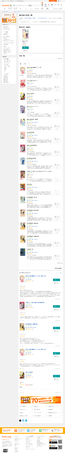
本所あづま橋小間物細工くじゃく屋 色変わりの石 (36, 276)
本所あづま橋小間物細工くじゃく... (25, 41)
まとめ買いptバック (6, 39)
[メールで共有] (23, 421)
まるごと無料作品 (6, 36)
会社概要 (38, 437)
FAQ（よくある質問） (29, 444)
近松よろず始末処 (30, 93)
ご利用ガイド (61, 8)
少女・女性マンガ (15, 8)
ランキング (16, 441)
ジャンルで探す (6, 73)
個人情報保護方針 (40, 442)
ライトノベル (6, 63)
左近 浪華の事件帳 (30, 132)
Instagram (16, 447)
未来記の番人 (29, 184)
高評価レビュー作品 (6, 52)
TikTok (16, 449)
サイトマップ (39, 446)
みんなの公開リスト (6, 49)
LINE (15, 445)
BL (20, 8)
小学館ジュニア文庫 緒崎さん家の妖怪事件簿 (35, 302)
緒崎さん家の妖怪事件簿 (32, 145)
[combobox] (22, 5)
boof (23, 382)
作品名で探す (5, 76)
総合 (4, 8)
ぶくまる (4, 53)
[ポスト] (20, 421)
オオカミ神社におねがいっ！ (43, 18)
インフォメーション (29, 445)
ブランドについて (40, 438)
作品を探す (27, 438)
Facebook (16, 451)
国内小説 (31, 70)
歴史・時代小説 (35, 122)
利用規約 (38, 441)
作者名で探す (5, 78)
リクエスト (27, 447)
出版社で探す (5, 80)
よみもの (31, 83)
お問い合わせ (28, 446)
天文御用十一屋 (30, 249)
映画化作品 (5, 34)
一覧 (60, 272)
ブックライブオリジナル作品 (8, 42)
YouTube (16, 450)
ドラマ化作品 (5, 33)
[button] (25, 47)
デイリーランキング (6, 29)
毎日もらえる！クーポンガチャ (8, 40)
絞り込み (14, 5)
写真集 (5, 68)
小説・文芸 (37, 8)
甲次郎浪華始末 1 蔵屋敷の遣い (33, 236)
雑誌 (5, 67)
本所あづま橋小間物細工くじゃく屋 (34, 67)
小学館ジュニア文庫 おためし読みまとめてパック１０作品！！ (40, 171)
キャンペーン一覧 (6, 47)
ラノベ (31, 8)
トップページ (17, 437)
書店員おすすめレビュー (7, 50)
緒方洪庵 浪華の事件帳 (31, 158)
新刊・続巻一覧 (6, 28)
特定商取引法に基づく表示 (41, 444)
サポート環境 (28, 442)
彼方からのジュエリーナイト (32, 106)
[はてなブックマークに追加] (26, 421)
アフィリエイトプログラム (30, 449)
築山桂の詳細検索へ (58, 268)
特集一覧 (4, 46)
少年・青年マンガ (10, 8)
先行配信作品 (5, 44)
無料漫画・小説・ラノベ (19, 438)
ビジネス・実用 (7, 66)
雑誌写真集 (47, 8)
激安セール (5, 37)
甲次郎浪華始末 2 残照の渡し (33, 223)
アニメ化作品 (5, 31)
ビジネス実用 (42, 8)
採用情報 (38, 440)
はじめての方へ (55, 8)
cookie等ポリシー (40, 445)
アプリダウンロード (29, 440)
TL (4, 70)
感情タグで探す (6, 82)
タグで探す (5, 75)
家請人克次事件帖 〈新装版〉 (30, 18)
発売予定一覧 (5, 26)
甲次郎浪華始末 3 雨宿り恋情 (33, 210)
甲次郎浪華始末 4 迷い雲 (32, 197)
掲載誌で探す (5, 79)
